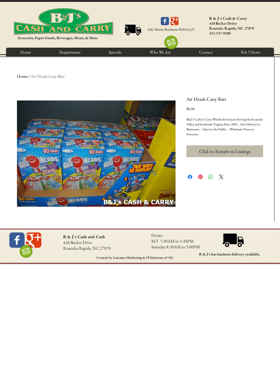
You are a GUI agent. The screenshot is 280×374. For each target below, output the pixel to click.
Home (22, 76)
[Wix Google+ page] (174, 21)
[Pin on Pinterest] (200, 177)
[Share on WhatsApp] (211, 177)
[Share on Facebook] (190, 177)
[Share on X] (221, 177)
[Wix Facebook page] (165, 21)
